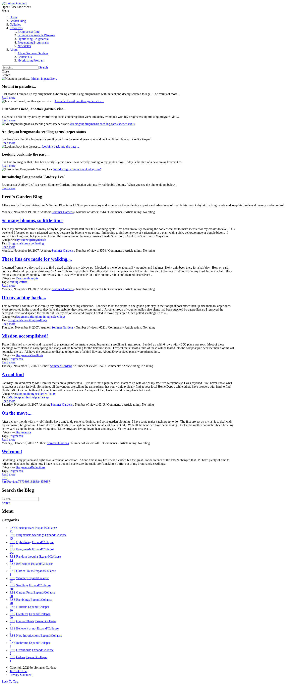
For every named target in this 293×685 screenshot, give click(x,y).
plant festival (27, 397)
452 (12, 553)
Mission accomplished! (25, 336)
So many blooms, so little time (32, 220)
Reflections (38, 467)
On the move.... (17, 413)
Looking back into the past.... (60, 146)
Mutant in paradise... (44, 78)
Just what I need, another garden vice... (79, 101)
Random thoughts (27, 278)
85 (42, 481)
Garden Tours (46, 393)
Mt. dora (13, 397)
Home (13, 17)
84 (38, 481)
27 (11, 581)
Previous (12, 481)
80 (26, 481)
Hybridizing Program (31, 60)
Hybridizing (23, 239)
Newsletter (24, 46)
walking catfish (18, 282)
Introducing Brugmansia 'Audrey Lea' (77, 169)
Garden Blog (18, 21)
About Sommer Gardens (33, 53)
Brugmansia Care (28, 31)
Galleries (15, 24)
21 (11, 531)
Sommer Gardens (63, 212)
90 (11, 617)
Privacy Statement (21, 674)
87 (48, 481)
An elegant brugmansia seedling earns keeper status (102, 124)
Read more (8, 247)
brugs (27, 243)
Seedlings (59, 316)
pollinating (37, 243)
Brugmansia (38, 239)
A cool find (13, 374)
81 (29, 481)
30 (11, 610)
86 (45, 481)
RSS (12, 527)
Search (43, 67)
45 (11, 538)
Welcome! (12, 451)
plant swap (42, 397)
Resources (16, 28)
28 (11, 603)
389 (12, 589)
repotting (29, 320)
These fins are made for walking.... (37, 259)
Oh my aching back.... (24, 297)
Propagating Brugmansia (33, 42)
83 (35, 481)
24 (11, 545)
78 (19, 481)
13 (11, 560)
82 (32, 481)
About (14, 49)
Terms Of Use (18, 671)
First (4, 481)
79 (23, 481)
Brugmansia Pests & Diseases (36, 35)
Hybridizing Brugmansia (33, 39)
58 (11, 596)
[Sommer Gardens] (14, 3)
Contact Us (25, 57)
